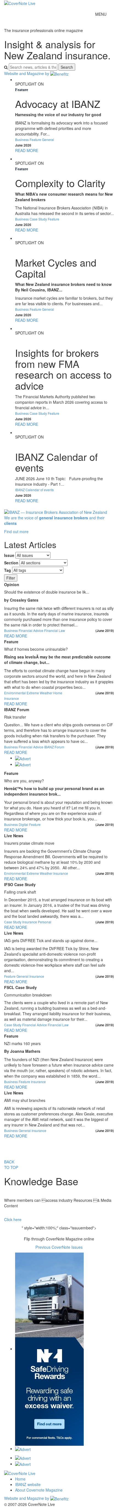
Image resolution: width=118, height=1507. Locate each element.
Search (67, 67)
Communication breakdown (28, 995)
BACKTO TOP (11, 1164)
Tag (7, 570)
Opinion (11, 584)
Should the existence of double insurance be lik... (46, 592)
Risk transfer (15, 717)
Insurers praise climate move (29, 843)
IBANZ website (28, 1484)
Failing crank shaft (20, 892)
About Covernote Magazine (39, 1490)
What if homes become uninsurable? (36, 649)
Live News (13, 835)
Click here (12, 1219)
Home (20, 1479)
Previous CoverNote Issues (59, 1247)
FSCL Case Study (20, 987)
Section (11, 562)
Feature (21, 90)
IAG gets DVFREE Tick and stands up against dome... (50, 941)
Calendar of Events (31, 443)
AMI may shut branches (24, 1100)
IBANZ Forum (16, 709)
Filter (10, 578)
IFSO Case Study (20, 884)
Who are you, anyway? (24, 781)
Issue (9, 555)
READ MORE (26, 150)
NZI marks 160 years (22, 1043)
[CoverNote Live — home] (19, 3)
